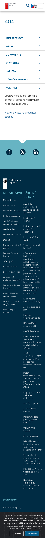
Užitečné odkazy (17, 79)
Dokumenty (13, 54)
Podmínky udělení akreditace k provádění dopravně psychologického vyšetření (32, 342)
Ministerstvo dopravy (10, 6)
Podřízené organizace (12, 234)
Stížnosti (6, 240)
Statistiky (12, 63)
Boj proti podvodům (11, 272)
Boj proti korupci (10, 266)
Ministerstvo (15, 38)
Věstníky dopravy (30, 403)
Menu (41, 5)
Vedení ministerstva (11, 210)
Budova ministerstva (11, 216)
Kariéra (11, 71)
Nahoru (22, 141)
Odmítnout (16, 534)
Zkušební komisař (30, 436)
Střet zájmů (8, 261)
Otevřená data (9, 229)
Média (10, 46)
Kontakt (11, 87)
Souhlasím (32, 534)
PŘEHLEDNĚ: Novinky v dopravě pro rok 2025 (32, 472)
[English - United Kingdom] (34, 7)
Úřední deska (9, 205)
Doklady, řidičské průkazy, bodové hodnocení (30, 420)
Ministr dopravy (9, 200)
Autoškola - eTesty (31, 331)
